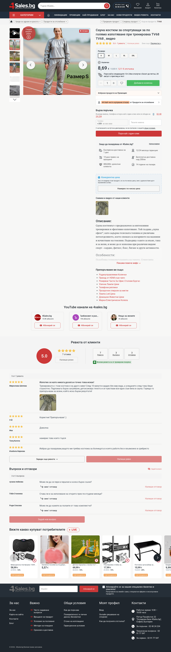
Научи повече (154, 144)
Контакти (156, 15)
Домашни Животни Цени (111, 297)
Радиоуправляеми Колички (113, 274)
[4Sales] (22, 6)
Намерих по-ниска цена (128, 188)
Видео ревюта (141, 15)
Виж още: (146, 43)
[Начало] (48, 15)
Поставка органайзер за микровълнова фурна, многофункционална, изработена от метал (147, 565)
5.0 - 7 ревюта (119, 43)
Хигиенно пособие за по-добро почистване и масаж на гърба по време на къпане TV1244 (54, 565)
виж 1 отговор (50, 487)
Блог (102, 15)
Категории (26, 15)
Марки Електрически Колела (113, 300)
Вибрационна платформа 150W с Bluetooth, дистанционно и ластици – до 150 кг (23, 565)
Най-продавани (90, 15)
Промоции (74, 15)
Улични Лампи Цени (109, 284)
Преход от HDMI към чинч (112, 278)
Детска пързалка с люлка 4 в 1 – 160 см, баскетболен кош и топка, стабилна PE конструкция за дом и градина (85, 565)
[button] (14, 30)
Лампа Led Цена (107, 294)
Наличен (105, 62)
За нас (111, 15)
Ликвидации (60, 15)
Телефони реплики (108, 287)
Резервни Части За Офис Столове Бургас (119, 281)
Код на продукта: (149, 21)
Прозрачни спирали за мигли (113, 290)
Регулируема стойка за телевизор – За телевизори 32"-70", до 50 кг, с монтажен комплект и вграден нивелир (115, 565)
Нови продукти (124, 15)
